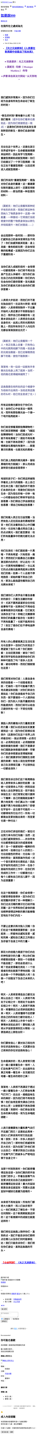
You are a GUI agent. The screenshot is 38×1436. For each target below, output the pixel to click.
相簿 (6, 35)
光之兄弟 (16, 1302)
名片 (6, 40)
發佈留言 (4, 1321)
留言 (18, 1294)
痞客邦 (13, 1294)
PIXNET (9, 1406)
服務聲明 (22, 1408)
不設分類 (17, 31)
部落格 (7, 37)
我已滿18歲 (5, 1432)
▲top (2, 1305)
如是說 (3, 1282)
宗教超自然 (17, 1299)
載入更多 (4, 1309)
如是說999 (8, 15)
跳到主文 (4, 21)
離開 (11, 1432)
